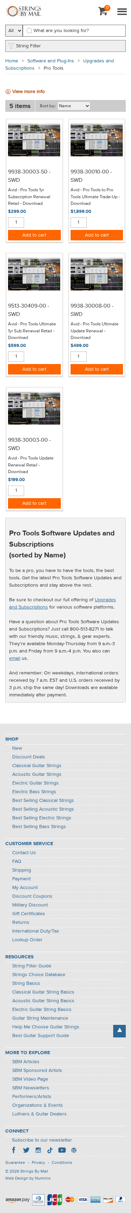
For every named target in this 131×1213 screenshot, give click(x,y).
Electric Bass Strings (34, 791)
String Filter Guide (31, 966)
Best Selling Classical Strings (43, 800)
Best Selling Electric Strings (41, 818)
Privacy (38, 1163)
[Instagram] (38, 1151)
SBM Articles (25, 1061)
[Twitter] (26, 1151)
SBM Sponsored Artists (37, 1070)
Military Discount (30, 905)
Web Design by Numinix (28, 1178)
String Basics (26, 983)
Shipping (21, 870)
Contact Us (24, 852)
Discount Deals (28, 757)
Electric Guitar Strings (35, 783)
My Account (25, 887)
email (14, 658)
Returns (20, 922)
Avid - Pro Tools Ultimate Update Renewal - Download (94, 331)
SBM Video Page (30, 1079)
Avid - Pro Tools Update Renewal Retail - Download (30, 465)
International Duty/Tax (35, 931)
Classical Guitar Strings (36, 765)
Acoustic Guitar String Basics (43, 1000)
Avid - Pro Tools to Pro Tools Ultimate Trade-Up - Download (95, 197)
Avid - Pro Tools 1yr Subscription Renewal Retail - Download (29, 197)
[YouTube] (62, 1151)
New (17, 748)
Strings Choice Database (38, 974)
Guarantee (15, 1163)
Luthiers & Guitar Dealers (39, 1114)
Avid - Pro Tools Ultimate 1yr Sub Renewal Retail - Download (32, 331)
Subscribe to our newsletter (42, 1140)
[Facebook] (14, 1151)
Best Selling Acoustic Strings (43, 809)
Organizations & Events (37, 1105)
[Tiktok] (50, 1151)
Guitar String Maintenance (40, 1018)
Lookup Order (27, 939)
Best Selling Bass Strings (39, 826)
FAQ (16, 861)
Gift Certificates (28, 913)
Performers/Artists (31, 1096)
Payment (21, 878)
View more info (28, 91)
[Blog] (73, 1151)
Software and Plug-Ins (50, 61)
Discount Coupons (32, 896)
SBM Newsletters (30, 1087)
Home (11, 61)
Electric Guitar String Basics (42, 1009)
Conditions (62, 1163)
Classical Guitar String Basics (43, 992)
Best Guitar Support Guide (40, 1035)
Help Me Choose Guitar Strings (45, 1027)
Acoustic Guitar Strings (36, 774)
